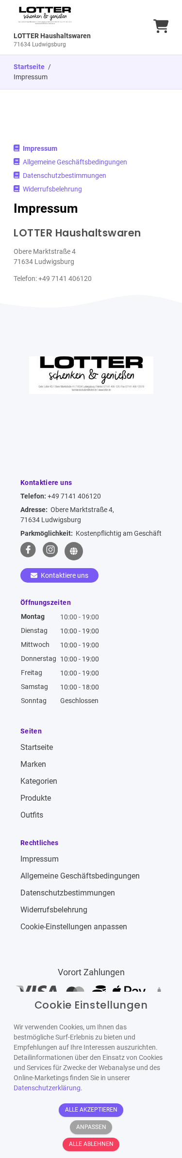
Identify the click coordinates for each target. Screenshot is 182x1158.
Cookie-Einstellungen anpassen (73, 926)
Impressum (39, 148)
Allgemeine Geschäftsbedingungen (74, 162)
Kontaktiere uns (63, 575)
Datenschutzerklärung (47, 1088)
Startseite (36, 747)
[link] (72, 27)
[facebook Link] (28, 551)
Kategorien (38, 781)
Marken (33, 764)
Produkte (35, 798)
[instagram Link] (50, 551)
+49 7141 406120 (74, 496)
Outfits (31, 815)
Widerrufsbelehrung (51, 189)
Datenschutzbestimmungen (63, 175)
